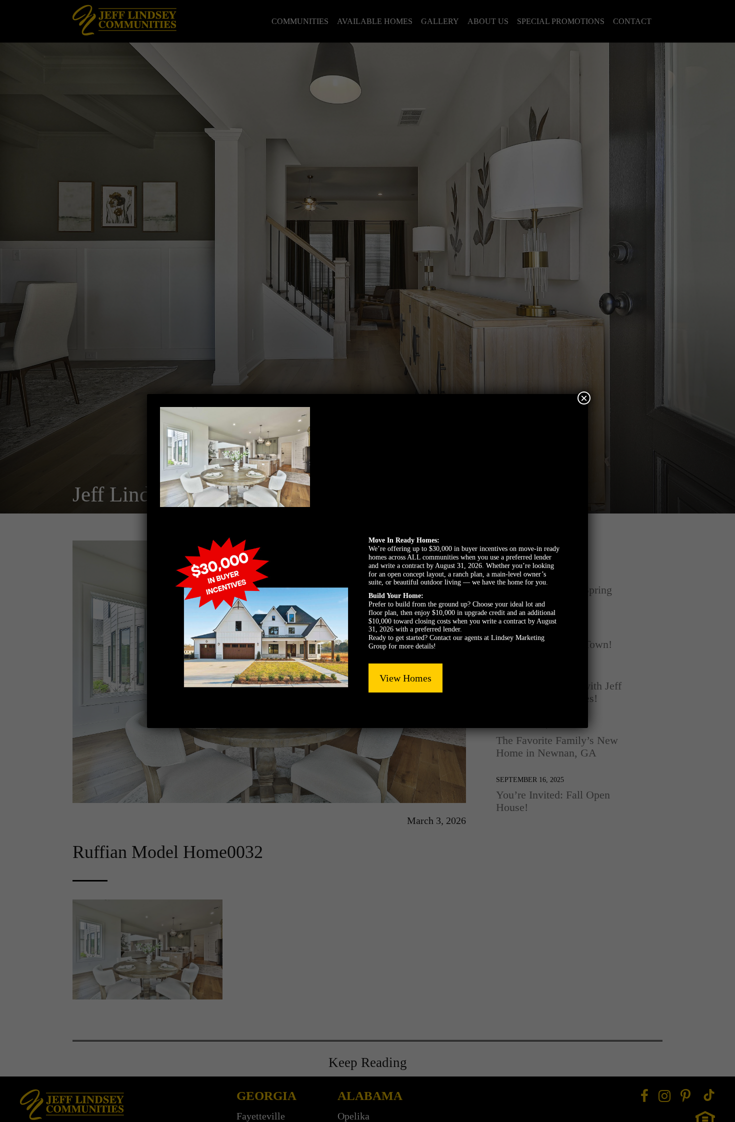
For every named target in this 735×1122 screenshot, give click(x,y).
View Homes (406, 678)
